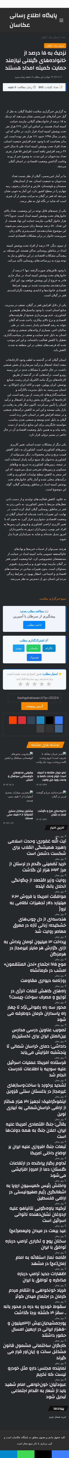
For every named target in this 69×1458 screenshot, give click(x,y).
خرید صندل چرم (57, 1416)
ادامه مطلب (34, 625)
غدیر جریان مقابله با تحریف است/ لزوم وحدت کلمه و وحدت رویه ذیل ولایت (51, 776)
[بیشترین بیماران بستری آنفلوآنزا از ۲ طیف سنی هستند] (18, 799)
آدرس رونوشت (34, 706)
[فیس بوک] (59, 720)
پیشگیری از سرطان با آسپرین (34, 616)
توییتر (19, 648)
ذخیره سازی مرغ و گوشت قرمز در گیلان (52, 812)
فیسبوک (34, 657)
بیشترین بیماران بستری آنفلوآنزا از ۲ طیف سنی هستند (20, 814)
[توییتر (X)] (49, 720)
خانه (63, 37)
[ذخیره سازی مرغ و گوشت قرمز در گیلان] (51, 799)
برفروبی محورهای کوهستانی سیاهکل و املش (20, 776)
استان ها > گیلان (50, 37)
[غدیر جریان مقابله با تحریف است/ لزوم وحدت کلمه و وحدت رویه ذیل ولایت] (51, 760)
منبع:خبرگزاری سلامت (52, 598)
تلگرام (49, 648)
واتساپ (33, 648)
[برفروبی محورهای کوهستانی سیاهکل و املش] (18, 760)
